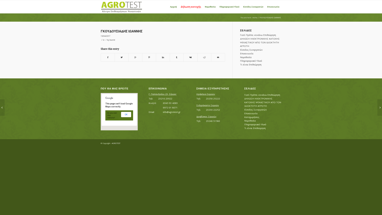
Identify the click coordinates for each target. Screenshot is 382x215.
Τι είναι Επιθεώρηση (250, 64)
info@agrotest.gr (172, 111)
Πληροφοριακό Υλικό (251, 60)
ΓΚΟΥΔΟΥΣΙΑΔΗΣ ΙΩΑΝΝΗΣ (122, 31)
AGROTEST (116, 143)
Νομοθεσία (245, 57)
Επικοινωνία (246, 53)
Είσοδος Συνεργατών (251, 49)
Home (254, 17)
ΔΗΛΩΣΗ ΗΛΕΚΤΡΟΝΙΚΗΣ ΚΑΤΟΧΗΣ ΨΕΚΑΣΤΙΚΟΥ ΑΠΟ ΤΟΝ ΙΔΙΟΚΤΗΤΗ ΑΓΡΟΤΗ (260, 42)
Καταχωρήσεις (251, 117)
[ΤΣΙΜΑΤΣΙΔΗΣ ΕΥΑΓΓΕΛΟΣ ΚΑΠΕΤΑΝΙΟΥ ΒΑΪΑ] (2, 107)
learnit (112, 40)
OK (126, 114)
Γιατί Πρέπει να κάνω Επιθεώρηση (258, 34)
